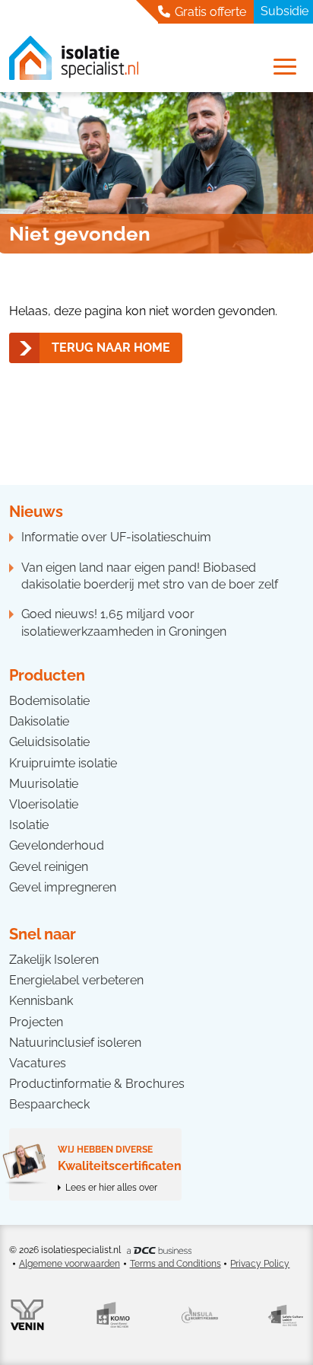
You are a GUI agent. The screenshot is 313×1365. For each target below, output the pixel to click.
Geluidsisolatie (49, 742)
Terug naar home (111, 347)
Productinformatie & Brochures (97, 1083)
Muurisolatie (43, 784)
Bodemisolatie (49, 701)
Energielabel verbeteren (76, 980)
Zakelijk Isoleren (54, 959)
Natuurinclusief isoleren (75, 1042)
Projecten (36, 1022)
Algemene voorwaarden (69, 1263)
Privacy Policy (259, 1263)
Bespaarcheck (49, 1104)
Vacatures (37, 1063)
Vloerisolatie (43, 804)
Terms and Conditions (175, 1263)
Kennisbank (41, 1000)
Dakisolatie (39, 721)
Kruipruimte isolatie (63, 763)
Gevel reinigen (48, 867)
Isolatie (29, 825)
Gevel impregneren (62, 887)
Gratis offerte (209, 12)
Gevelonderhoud (56, 845)
